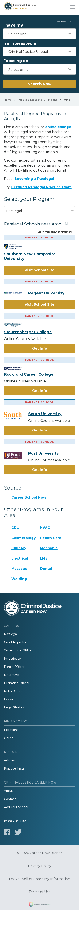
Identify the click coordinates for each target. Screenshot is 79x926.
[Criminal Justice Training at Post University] (16, 455)
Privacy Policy (39, 866)
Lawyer (9, 699)
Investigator (13, 658)
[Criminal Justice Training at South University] (16, 416)
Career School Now (28, 497)
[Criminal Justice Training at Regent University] (16, 293)
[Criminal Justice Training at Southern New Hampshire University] (16, 246)
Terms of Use (40, 892)
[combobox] (39, 34)
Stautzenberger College (28, 332)
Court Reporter (15, 642)
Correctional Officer (18, 650)
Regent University (46, 293)
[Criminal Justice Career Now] (20, 7)
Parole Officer (14, 667)
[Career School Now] (40, 905)
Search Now (39, 84)
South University (45, 414)
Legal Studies (14, 707)
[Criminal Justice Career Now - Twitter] (18, 832)
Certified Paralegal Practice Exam (41, 187)
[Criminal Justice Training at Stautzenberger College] (16, 325)
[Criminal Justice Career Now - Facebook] (7, 832)
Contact (10, 799)
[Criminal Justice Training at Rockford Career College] (16, 368)
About (8, 791)
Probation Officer (16, 683)
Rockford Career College (29, 374)
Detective (11, 675)
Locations (11, 730)
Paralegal (10, 634)
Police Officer (14, 691)
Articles (9, 760)
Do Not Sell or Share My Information (39, 879)
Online (8, 738)
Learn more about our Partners (55, 232)
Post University (43, 453)
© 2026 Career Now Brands (39, 853)
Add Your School (16, 807)
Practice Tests (14, 768)
